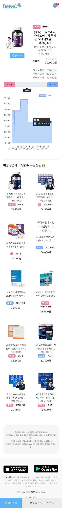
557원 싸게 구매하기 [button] (43, 502)
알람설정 (12, 502)
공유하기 (18, 55)
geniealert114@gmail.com (33, 492)
